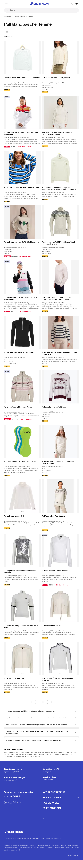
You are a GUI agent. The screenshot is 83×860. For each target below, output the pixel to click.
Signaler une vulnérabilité (12, 850)
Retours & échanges (14, 778)
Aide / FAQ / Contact (72, 847)
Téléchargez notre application (19, 792)
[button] (22, 292)
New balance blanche (29, 752)
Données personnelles (11, 847)
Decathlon (8, 16)
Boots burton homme (32, 756)
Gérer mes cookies (26, 847)
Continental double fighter (62, 754)
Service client (50, 778)
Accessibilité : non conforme (55, 847)
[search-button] (7, 10)
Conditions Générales (59, 845)
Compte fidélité (12, 796)
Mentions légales (73, 845)
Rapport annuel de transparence (40, 845)
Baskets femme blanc (12, 752)
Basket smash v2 (45, 754)
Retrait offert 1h (51, 770)
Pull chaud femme (57, 752)
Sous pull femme (44, 752)
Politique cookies (39, 847)
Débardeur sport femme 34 (14, 756)
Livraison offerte (13, 770)
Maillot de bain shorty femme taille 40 (24, 754)
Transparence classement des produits (16, 845)
